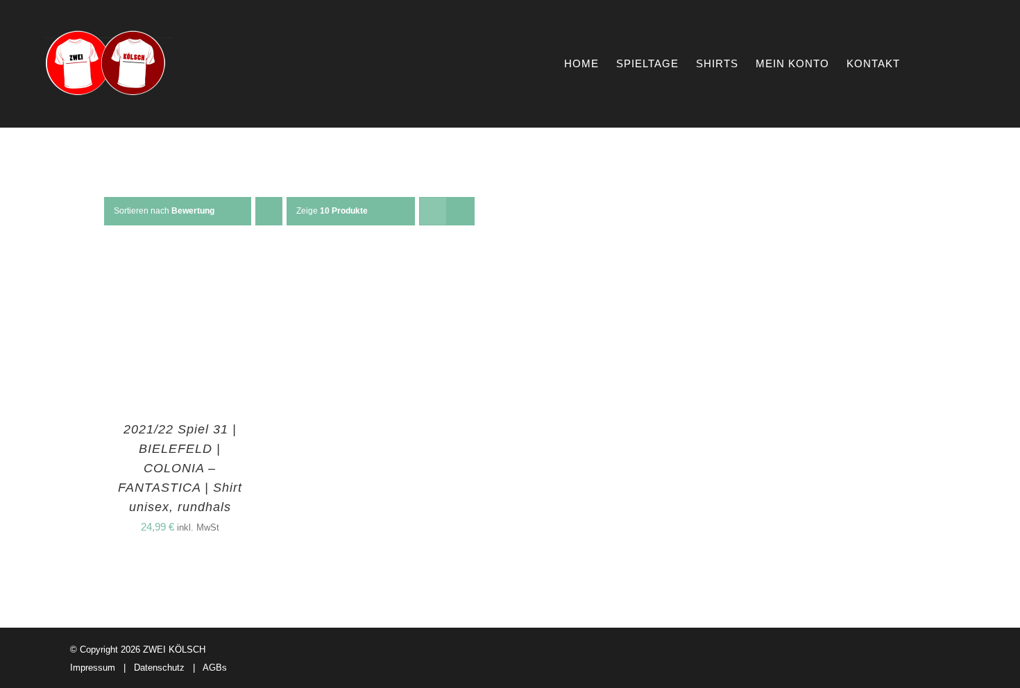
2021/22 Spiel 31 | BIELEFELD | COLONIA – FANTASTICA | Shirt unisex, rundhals (180, 468)
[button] (953, 63)
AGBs (215, 667)
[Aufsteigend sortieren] (268, 211)
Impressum (92, 667)
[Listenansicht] (460, 211)
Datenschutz (159, 667)
